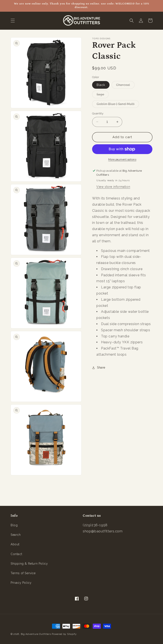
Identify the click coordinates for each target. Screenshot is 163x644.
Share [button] (101, 367)
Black (101, 85)
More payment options (122, 159)
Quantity (97, 113)
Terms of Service (23, 573)
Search (16, 534)
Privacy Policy (21, 582)
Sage (103, 95)
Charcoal (125, 86)
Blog (14, 525)
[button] (12, 20)
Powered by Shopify (64, 634)
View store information (113, 186)
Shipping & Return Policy (29, 563)
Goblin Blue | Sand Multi (118, 105)
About (15, 544)
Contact (16, 554)
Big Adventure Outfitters (36, 634)
